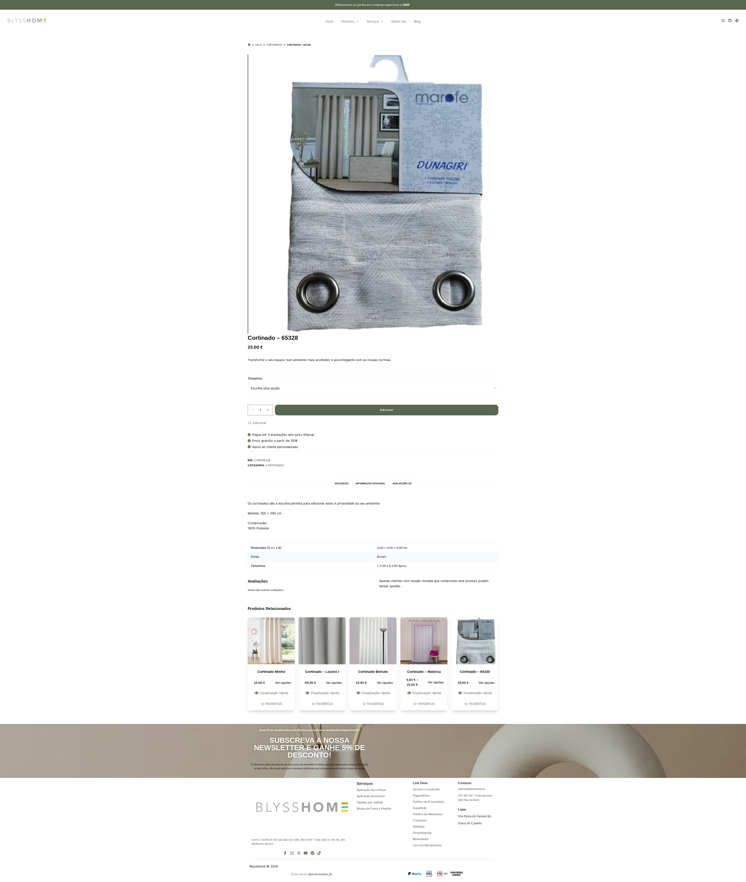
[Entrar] (736, 20)
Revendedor (421, 839)
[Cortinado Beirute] (373, 640)
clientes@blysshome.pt (471, 789)
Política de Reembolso (428, 814)
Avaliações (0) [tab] (402, 483)
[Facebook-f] (285, 853)
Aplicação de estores (371, 796)
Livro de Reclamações (427, 845)
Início (329, 21)
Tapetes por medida (370, 802)
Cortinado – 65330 (475, 672)
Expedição (420, 808)
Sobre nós (398, 21)
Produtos (348, 21)
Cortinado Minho (271, 672)
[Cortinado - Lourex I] (322, 640)
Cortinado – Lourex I (322, 672)
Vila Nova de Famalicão (474, 816)
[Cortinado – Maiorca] (423, 640)
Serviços (373, 21)
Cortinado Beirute (373, 672)
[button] (257, 422)
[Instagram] (292, 853)
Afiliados (419, 826)
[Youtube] (306, 853)
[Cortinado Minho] (271, 640)
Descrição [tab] (342, 483)
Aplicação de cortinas (371, 790)
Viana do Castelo (470, 823)
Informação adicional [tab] (370, 483)
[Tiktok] (319, 853)
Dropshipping (422, 832)
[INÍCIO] (249, 44)
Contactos (420, 820)
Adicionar (386, 410)
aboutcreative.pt (320, 874)
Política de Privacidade (428, 801)
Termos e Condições (426, 789)
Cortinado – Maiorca (424, 672)
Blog (417, 21)
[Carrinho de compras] (730, 20)
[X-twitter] (299, 853)
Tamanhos (255, 378)
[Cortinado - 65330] (474, 640)
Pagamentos (421, 795)
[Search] (723, 20)
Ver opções (283, 683)
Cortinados (275, 465)
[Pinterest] (312, 853)
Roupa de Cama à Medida (374, 808)
